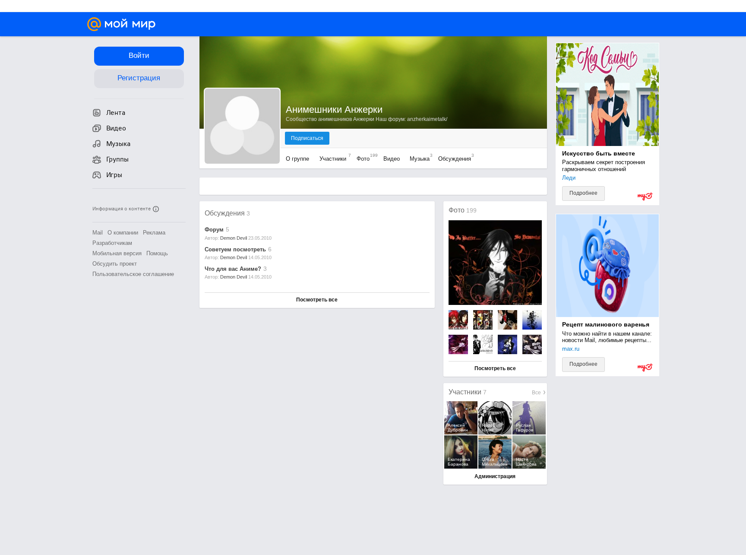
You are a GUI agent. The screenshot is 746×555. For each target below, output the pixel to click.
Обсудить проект (114, 263)
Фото (365, 158)
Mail (97, 232)
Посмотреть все (317, 300)
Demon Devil (233, 238)
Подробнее (583, 193)
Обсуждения (454, 158)
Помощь (157, 253)
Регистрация (138, 78)
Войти (139, 55)
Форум (214, 229)
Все (537, 393)
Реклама (154, 232)
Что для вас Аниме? (233, 269)
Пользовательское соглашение (133, 274)
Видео (391, 158)
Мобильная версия (117, 253)
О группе (298, 158)
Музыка (419, 158)
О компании (122, 232)
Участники (333, 158)
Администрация (494, 476)
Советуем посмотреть (235, 249)
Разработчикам (112, 243)
